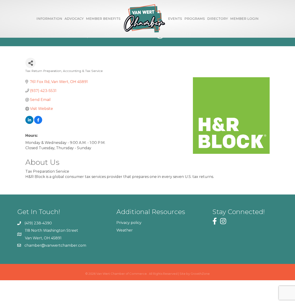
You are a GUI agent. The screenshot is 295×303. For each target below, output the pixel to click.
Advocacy (74, 19)
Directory (217, 19)
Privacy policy (129, 222)
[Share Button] (30, 63)
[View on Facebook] (38, 122)
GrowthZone (200, 273)
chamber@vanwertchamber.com (55, 245)
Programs (194, 19)
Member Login (244, 19)
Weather (124, 230)
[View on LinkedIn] (29, 122)
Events (175, 19)
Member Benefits (103, 19)
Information (49, 19)
